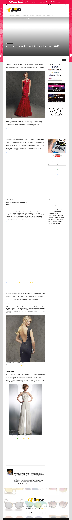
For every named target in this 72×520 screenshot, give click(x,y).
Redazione (50, 518)
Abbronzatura (56, 202)
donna (59, 209)
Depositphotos (43, 508)
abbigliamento (50, 202)
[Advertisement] (45, 9)
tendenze (58, 223)
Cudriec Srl (15, 518)
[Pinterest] (58, 5)
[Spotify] (23, 483)
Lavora (58, 518)
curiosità (56, 209)
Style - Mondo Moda (54, 161)
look (62, 211)
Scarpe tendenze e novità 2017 (52, 221)
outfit (49, 219)
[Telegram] (25, 483)
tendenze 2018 (50, 225)
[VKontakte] (63, 5)
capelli (55, 205)
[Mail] (19, 483)
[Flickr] (52, 5)
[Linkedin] (56, 5)
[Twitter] (61, 5)
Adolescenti (32, 15)
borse (52, 205)
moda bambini (50, 217)
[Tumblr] (59, 5)
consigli (50, 207)
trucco (62, 225)
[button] (64, 15)
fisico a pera (50, 211)
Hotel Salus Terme (57, 211)
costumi (57, 207)
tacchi (49, 223)
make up (56, 213)
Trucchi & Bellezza (38, 15)
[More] (58, 463)
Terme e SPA (58, 225)
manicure (60, 213)
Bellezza (63, 203)
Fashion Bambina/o (25, 15)
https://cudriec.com (17, 471)
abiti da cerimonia (61, 202)
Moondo (52, 160)
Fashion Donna (11, 15)
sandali (58, 219)
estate (62, 209)
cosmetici (54, 207)
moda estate (61, 217)
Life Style (48, 15)
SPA (63, 221)
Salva (22, 463)
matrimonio (54, 215)
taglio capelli (53, 223)
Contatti (65, 518)
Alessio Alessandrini (18, 470)
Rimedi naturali (53, 219)
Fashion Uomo (18, 15)
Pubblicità (54, 518)
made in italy (51, 213)
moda (60, 215)
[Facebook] (50, 5)
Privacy (61, 518)
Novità (53, 15)
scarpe (61, 219)
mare (49, 215)
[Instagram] (54, 5)
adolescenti (55, 203)
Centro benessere (60, 205)
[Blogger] (48, 5)
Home (7, 18)
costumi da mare (51, 209)
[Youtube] (65, 5)
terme (54, 225)
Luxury (44, 15)
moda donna (56, 217)
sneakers (60, 221)
